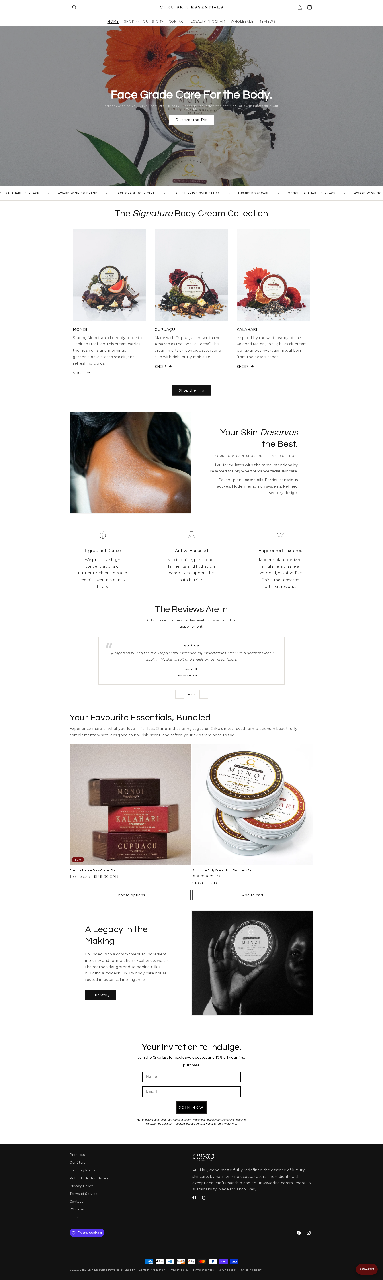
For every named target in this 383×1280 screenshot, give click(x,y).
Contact (76, 1202)
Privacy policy (179, 1269)
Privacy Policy (81, 1186)
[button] (74, 7)
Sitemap (77, 1217)
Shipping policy (251, 1269)
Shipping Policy (82, 1170)
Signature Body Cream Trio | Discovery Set (222, 870)
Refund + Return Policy (89, 1178)
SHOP (78, 373)
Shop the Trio (191, 390)
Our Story (101, 995)
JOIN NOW (191, 1107)
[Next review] (203, 694)
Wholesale (78, 1209)
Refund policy (227, 1269)
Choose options (130, 895)
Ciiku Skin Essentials (93, 1269)
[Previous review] (179, 694)
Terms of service (203, 1269)
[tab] (188, 694)
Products (77, 1155)
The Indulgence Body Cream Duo (93, 870)
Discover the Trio (192, 120)
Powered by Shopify (121, 1269)
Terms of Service (84, 1194)
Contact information (152, 1269)
